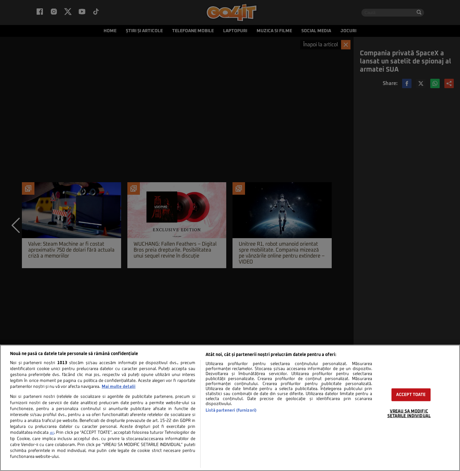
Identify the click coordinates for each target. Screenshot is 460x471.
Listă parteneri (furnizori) (231, 410)
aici (52, 432)
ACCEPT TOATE (411, 395)
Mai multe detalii (118, 387)
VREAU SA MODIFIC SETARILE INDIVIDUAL (409, 413)
